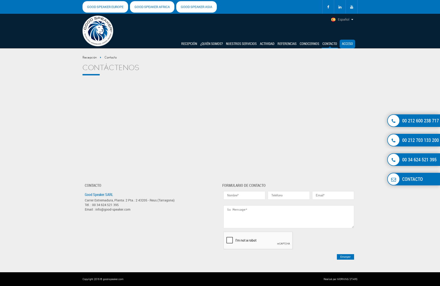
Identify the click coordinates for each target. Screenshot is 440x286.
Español (343, 19)
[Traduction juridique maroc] (351, 7)
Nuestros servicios (241, 43)
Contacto (329, 43)
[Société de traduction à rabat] (340, 7)
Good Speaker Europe (105, 7)
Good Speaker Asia (196, 7)
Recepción (189, 43)
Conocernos (309, 43)
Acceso (347, 43)
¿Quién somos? (211, 43)
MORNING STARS (347, 279)
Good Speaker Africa (152, 7)
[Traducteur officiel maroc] (328, 7)
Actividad (267, 43)
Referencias (287, 43)
